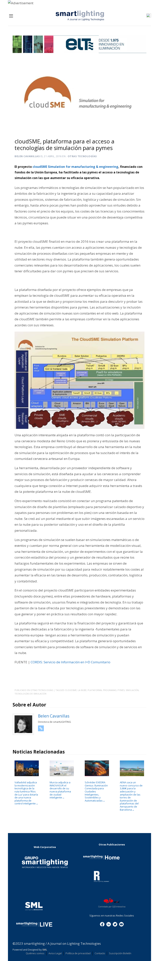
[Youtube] (121, 924)
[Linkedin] (108, 924)
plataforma (95, 690)
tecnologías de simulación (30, 693)
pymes (121, 690)
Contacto (100, 953)
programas (109, 690)
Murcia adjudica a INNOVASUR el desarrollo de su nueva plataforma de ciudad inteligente (60, 790)
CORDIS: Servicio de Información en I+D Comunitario (70, 662)
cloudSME (71, 690)
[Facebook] (102, 924)
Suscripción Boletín (120, 953)
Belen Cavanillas (27, 156)
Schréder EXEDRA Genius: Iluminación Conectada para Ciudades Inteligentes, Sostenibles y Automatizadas (96, 791)
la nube (82, 690)
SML (44, 949)
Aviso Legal (55, 953)
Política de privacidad (78, 953)
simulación (132, 690)
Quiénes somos (35, 953)
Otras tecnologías (82, 156)
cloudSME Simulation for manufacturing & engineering (75, 167)
